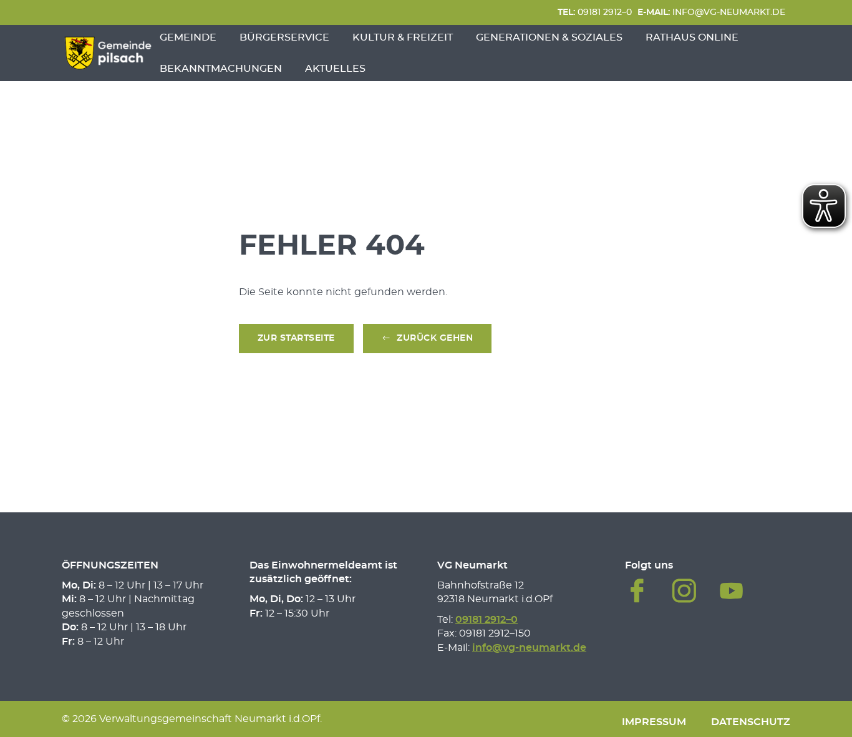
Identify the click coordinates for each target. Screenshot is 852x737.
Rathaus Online (692, 37)
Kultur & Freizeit (402, 37)
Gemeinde (188, 37)
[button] (427, 338)
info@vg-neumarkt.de (711, 12)
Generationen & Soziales (549, 37)
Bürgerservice (284, 37)
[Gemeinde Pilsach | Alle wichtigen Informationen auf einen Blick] (108, 53)
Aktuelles (335, 69)
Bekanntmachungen (221, 69)
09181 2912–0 (595, 12)
